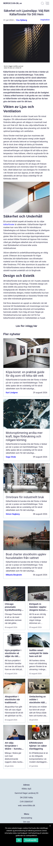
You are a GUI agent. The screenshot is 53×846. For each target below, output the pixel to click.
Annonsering (26, 818)
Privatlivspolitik (30, 840)
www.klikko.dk (29, 805)
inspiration (45, 20)
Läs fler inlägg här (26, 326)
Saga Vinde (11, 457)
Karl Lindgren (12, 392)
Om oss (26, 822)
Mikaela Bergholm (14, 575)
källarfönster (8, 224)
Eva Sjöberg (21, 20)
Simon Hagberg (13, 514)
